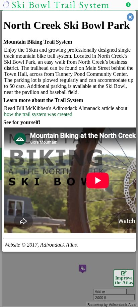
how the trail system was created (38, 114)
